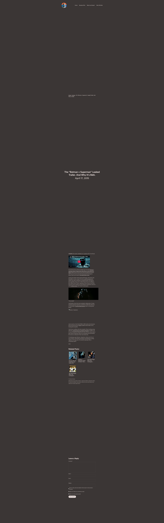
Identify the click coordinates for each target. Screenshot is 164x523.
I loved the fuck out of (81, 330)
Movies (73, 378)
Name (70, 473)
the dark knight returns (76, 383)
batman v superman (81, 380)
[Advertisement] (82, 88)
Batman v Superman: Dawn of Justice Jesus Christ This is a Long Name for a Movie (81, 271)
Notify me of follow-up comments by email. (76, 491)
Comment (71, 461)
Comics (73, 95)
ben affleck (74, 382)
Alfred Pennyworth (72, 380)
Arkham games (74, 285)
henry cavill (87, 382)
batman (76, 380)
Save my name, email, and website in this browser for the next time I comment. (81, 488)
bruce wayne (79, 382)
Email (70, 478)
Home (70, 95)
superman (70, 383)
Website (70, 483)
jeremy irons (92, 382)
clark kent (83, 382)
